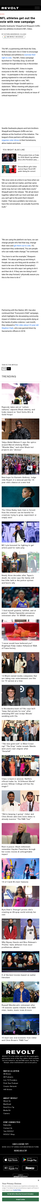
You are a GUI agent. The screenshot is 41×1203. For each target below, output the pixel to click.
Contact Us (7, 1128)
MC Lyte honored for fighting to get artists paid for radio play (18, 546)
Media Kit (7, 1110)
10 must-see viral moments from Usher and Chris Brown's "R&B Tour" (19, 1039)
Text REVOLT (8, 1131)
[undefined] (9, 158)
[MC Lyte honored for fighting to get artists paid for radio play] (20, 531)
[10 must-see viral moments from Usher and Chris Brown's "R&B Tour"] (20, 1024)
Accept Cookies (20, 1199)
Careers (6, 1113)
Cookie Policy (17, 1190)
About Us (7, 1101)
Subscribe (7, 1125)
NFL (9, 368)
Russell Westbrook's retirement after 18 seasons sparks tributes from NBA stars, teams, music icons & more (19, 1007)
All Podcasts (8, 1077)
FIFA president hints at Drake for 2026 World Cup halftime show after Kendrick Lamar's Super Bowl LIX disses (28, 158)
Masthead (7, 1104)
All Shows (7, 1074)
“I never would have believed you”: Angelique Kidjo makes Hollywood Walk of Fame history (19, 645)
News (2, 14)
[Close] (38, 1180)
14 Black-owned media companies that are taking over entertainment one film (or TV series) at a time (19, 678)
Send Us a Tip (8, 1107)
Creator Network (10, 1086)
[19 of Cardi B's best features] (20, 868)
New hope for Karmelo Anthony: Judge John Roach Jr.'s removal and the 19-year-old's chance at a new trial (19, 480)
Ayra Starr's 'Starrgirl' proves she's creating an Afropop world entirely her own (19, 912)
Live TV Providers (10, 1080)
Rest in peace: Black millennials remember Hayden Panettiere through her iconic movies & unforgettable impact (18, 850)
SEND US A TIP (20, 1150)
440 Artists (7, 1089)
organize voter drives (10, 140)
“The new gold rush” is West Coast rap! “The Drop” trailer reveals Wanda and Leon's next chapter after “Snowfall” (19, 747)
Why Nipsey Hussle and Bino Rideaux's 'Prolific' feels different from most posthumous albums (19, 944)
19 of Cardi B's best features (15, 882)
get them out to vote (22, 246)
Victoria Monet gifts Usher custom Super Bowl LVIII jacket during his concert (27, 169)
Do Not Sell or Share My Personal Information (20, 1194)
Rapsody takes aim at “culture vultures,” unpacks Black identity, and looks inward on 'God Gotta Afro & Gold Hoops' (18, 411)
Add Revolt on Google (15, 37)
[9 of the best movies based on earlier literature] (20, 961)
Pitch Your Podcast (10, 1083)
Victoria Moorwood (11, 34)
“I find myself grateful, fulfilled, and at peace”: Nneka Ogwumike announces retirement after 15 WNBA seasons (19, 613)
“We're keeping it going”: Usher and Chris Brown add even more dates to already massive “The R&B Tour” (18, 816)
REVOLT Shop (9, 1134)
